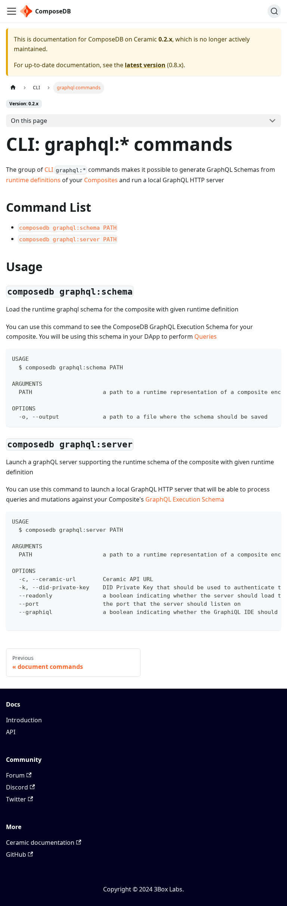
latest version (145, 65)
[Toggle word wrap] (258, 358)
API (10, 732)
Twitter (16, 799)
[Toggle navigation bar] (11, 11)
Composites (101, 180)
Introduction (24, 720)
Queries (205, 336)
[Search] (274, 11)
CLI (48, 169)
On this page (29, 121)
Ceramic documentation (40, 842)
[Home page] (13, 87)
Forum (15, 775)
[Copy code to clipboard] (272, 358)
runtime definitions (33, 180)
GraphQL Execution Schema (184, 499)
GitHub (16, 854)
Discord (17, 787)
